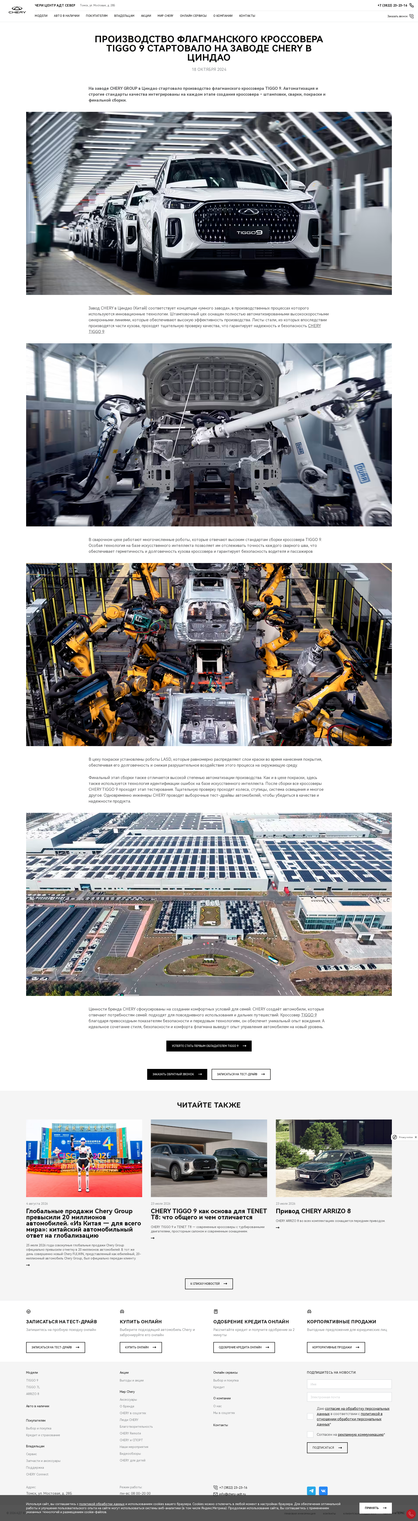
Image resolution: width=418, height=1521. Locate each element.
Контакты (247, 15)
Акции (146, 15)
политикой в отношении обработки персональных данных (350, 1419)
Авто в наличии (66, 15)
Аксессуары (128, 1399)
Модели (41, 15)
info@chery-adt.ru (232, 1494)
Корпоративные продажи (332, 1347)
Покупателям (97, 15)
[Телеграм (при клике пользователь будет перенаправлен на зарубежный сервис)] (311, 1491)
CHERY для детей (132, 1460)
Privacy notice (406, 1137)
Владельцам (124, 15)
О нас (217, 1406)
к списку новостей (205, 1283)
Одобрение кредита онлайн (240, 1347)
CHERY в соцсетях (133, 1413)
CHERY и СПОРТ (131, 1440)
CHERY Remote (130, 1433)
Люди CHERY (129, 1420)
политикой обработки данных (102, 1504)
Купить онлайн (137, 1347)
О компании (223, 15)
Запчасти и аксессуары (43, 1461)
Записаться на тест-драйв (237, 1074)
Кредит (219, 1387)
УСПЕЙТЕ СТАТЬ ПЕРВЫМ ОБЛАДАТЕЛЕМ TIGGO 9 (205, 1046)
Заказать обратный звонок (173, 1074)
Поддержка (35, 1467)
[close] (416, 1137)
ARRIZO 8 (32, 1394)
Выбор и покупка (38, 1428)
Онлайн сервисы (193, 15)
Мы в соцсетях (224, 1413)
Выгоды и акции (132, 1380)
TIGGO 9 (309, 1015)
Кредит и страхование (43, 1435)
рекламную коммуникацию (361, 1435)
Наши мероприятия (134, 1447)
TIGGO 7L (33, 1387)
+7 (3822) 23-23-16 (233, 1487)
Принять (372, 1508)
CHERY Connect (37, 1474)
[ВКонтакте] (323, 1491)
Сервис (31, 1454)
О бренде (127, 1406)
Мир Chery (166, 15)
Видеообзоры (130, 1453)
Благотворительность (136, 1426)
